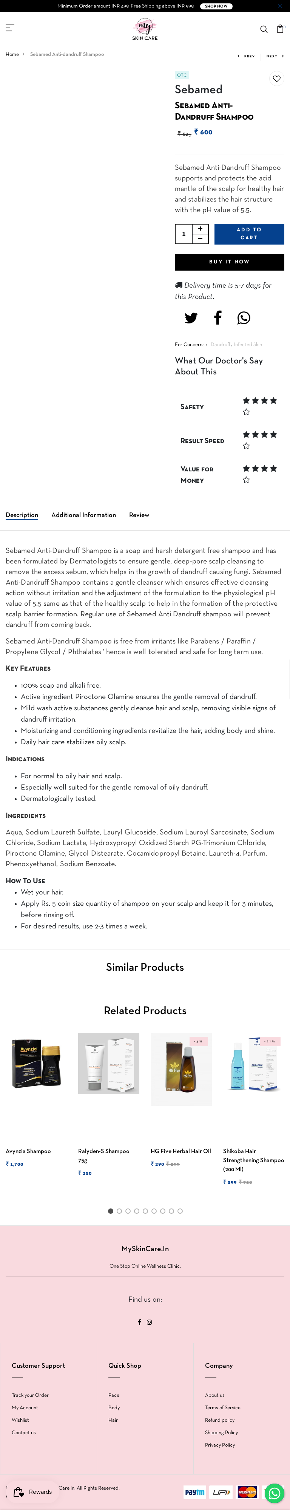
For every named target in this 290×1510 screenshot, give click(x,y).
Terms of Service (223, 1407)
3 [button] (129, 1212)
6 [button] (155, 1212)
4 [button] (138, 1212)
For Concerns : (191, 344)
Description (22, 515)
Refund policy (219, 1420)
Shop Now (216, 6)
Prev (249, 56)
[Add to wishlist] (277, 78)
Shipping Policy (221, 1432)
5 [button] (146, 1212)
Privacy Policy (220, 1445)
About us (215, 1395)
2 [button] (120, 1212)
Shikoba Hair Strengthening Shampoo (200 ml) (253, 1160)
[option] (36, 1107)
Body (114, 1407)
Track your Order (30, 1395)
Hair (113, 1420)
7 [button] (164, 1212)
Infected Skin (248, 344)
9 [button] (181, 1212)
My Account (25, 1407)
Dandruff (220, 344)
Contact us (24, 1432)
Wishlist (20, 1420)
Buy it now (229, 262)
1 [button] (112, 1212)
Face (113, 1395)
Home (12, 54)
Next (272, 56)
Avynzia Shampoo (28, 1151)
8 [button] (172, 1212)
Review (139, 515)
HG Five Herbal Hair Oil (181, 1151)
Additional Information (83, 515)
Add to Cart (249, 234)
